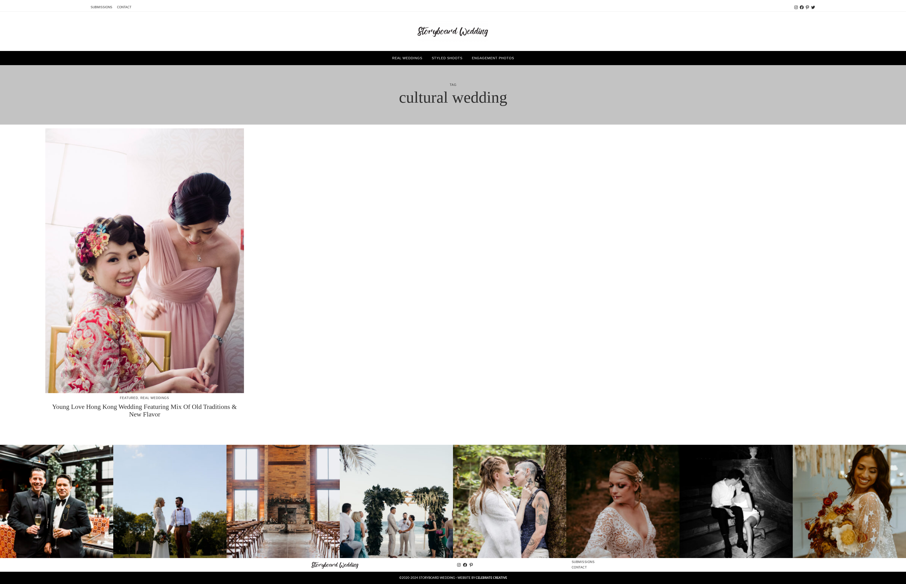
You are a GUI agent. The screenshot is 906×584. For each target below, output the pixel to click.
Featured (129, 398)
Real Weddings (154, 398)
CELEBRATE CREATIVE (491, 577)
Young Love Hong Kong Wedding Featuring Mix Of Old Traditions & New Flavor (144, 410)
